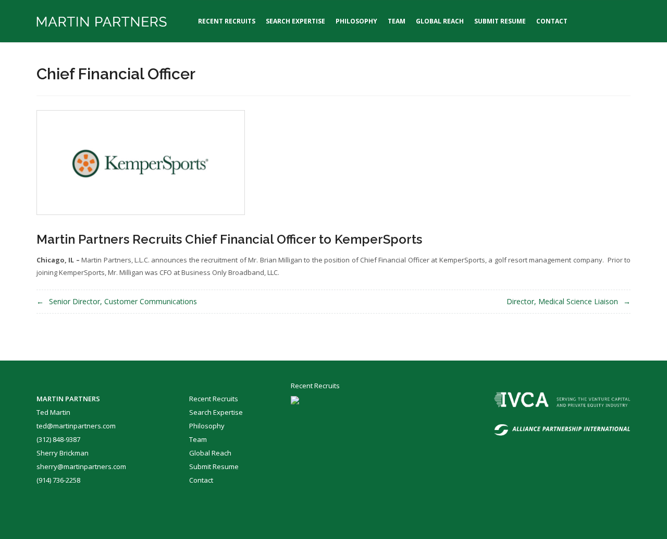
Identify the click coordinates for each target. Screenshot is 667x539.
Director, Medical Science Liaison (562, 301)
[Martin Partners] (101, 21)
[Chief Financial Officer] (140, 161)
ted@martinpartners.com (76, 425)
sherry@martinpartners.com (81, 466)
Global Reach (440, 21)
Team (396, 21)
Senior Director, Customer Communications (123, 301)
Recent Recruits (226, 21)
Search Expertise (295, 21)
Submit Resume (500, 21)
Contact (551, 21)
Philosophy (356, 21)
